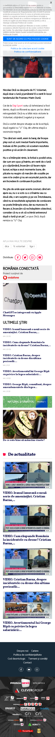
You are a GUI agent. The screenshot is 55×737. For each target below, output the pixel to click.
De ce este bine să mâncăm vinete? (24, 440)
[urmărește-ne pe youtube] (29, 669)
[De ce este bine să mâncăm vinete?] (25, 424)
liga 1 (32, 246)
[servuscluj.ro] (25, 730)
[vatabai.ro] (39, 730)
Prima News (20, 683)
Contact (27, 663)
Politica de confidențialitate (27, 655)
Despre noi (22, 651)
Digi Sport (17, 106)
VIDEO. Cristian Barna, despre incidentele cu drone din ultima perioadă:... (22, 358)
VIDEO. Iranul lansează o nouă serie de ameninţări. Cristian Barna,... (26, 331)
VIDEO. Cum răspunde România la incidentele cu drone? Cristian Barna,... (27, 344)
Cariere (34, 651)
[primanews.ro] (34, 698)
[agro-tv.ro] (34, 724)
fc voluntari (19, 246)
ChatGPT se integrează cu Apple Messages (22, 314)
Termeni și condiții (37, 659)
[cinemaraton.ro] (27, 714)
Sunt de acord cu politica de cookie (28, 39)
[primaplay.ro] (45, 698)
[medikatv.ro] (17, 714)
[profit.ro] (10, 708)
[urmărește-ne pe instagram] (37, 669)
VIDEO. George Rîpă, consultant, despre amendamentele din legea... (27, 386)
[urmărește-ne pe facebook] (21, 669)
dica (7, 246)
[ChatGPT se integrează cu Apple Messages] (25, 296)
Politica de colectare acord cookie (27, 48)
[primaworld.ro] (19, 724)
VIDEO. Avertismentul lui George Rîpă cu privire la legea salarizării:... (26, 373)
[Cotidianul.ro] (28, 708)
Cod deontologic (16, 659)
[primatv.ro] (6, 698)
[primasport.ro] (27, 704)
